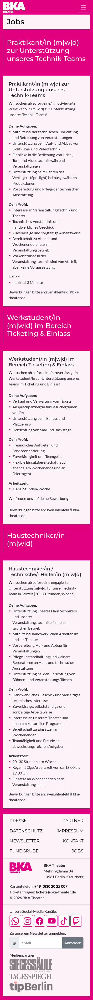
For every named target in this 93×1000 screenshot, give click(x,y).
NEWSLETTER (25, 841)
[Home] (14, 7)
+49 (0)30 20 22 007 (50, 886)
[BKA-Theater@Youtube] (51, 921)
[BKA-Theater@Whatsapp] (15, 921)
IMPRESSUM (70, 831)
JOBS (77, 851)
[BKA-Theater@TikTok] (64, 921)
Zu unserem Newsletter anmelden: (38, 933)
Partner (72, 821)
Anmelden (72, 942)
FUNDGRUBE (24, 851)
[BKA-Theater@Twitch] (76, 921)
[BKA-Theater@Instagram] (27, 921)
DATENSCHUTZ (26, 831)
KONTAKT (73, 841)
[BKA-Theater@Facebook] (39, 921)
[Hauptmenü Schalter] (83, 8)
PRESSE (18, 821)
